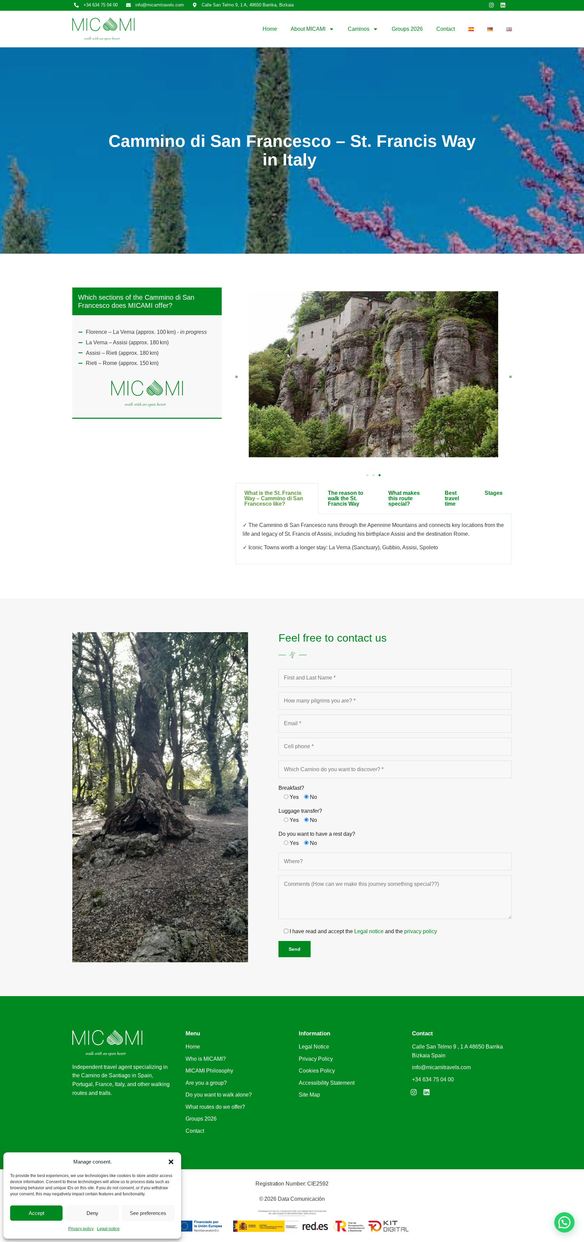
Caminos (358, 29)
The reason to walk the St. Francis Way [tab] (345, 498)
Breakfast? (291, 788)
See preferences (148, 1213)
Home (270, 29)
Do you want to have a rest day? (316, 834)
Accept (36, 1213)
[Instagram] (491, 5)
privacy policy (420, 931)
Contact (445, 29)
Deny (92, 1213)
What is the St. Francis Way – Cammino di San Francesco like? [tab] (273, 498)
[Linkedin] (503, 5)
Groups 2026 (407, 29)
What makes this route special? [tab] (404, 498)
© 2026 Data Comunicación (292, 1199)
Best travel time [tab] (452, 498)
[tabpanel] (373, 539)
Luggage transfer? (300, 811)
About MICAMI (308, 29)
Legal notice (108, 1228)
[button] (171, 1161)
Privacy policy (81, 1228)
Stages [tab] (494, 493)
